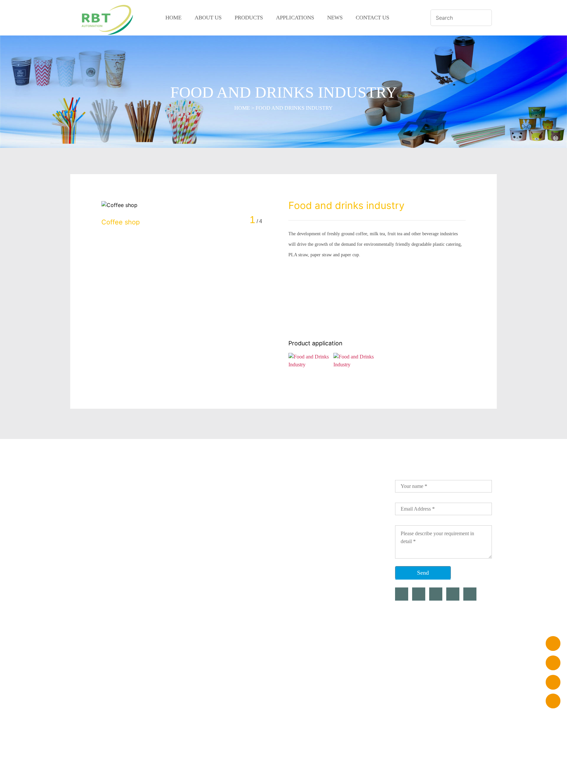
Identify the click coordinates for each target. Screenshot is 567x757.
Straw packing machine (184, 533)
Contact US (372, 17)
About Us (208, 17)
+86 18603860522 (320, 486)
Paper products (173, 580)
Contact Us (98, 545)
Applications (295, 17)
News (335, 17)
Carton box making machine (189, 545)
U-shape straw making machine (193, 521)
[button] (276, 219)
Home (173, 17)
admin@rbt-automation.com (332, 509)
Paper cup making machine (188, 509)
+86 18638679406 (320, 497)
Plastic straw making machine (191, 497)
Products (249, 17)
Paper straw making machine (190, 486)
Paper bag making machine (188, 557)
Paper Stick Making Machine (190, 568)
